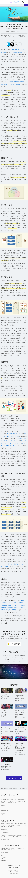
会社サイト (4, 829)
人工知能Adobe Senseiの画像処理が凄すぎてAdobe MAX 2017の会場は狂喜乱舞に (13, 607)
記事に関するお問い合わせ (7, 807)
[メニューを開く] (1, 1)
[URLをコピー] (16, 44)
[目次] (23, 1)
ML (14, 40)
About (3, 805)
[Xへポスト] (12, 44)
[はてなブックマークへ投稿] (8, 44)
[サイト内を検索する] (26, 1)
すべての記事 (5, 852)
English (3, 814)
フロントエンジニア (10, 4)
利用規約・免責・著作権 (14, 870)
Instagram (4, 858)
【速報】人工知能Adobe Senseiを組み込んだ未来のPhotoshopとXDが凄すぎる (14, 602)
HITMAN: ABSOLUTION (12, 434)
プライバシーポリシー (14, 872)
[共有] (20, 44)
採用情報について (6, 839)
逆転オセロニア (13, 443)
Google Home (13, 50)
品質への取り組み (14, 873)
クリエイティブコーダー (19, 4)
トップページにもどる (14, 778)
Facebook (4, 860)
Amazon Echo (17, 52)
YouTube (4, 857)
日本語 (3, 813)
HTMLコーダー (3, 4)
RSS (3, 854)
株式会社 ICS (19, 31)
